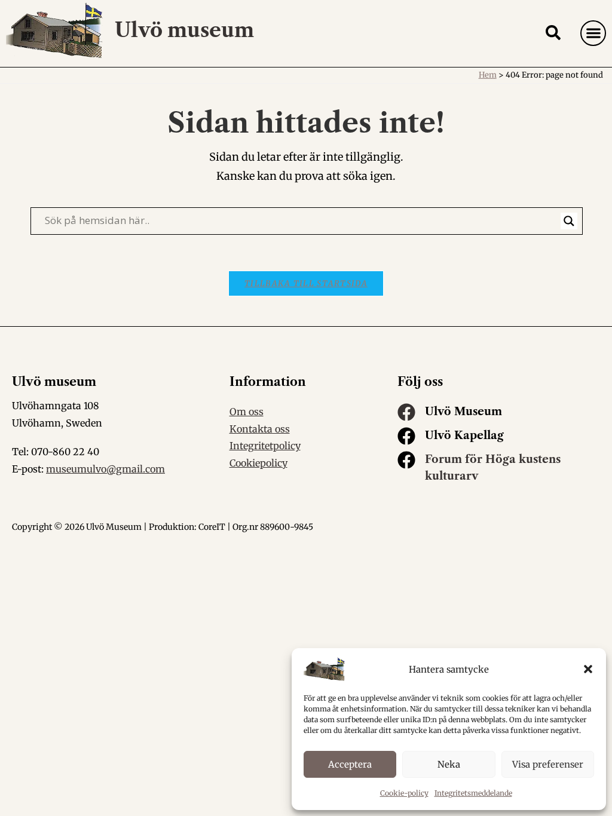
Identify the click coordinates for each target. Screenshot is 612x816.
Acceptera (350, 764)
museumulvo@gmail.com (105, 469)
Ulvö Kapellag (464, 435)
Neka (448, 764)
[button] (588, 669)
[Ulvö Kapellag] (406, 436)
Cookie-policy (404, 793)
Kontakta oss (260, 429)
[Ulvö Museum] (406, 412)
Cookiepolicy (258, 463)
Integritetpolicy (265, 446)
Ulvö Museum (463, 411)
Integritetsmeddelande (473, 793)
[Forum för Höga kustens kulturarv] (406, 460)
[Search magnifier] (569, 221)
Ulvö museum (184, 30)
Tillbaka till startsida (306, 283)
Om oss (247, 412)
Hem (488, 75)
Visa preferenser (547, 764)
